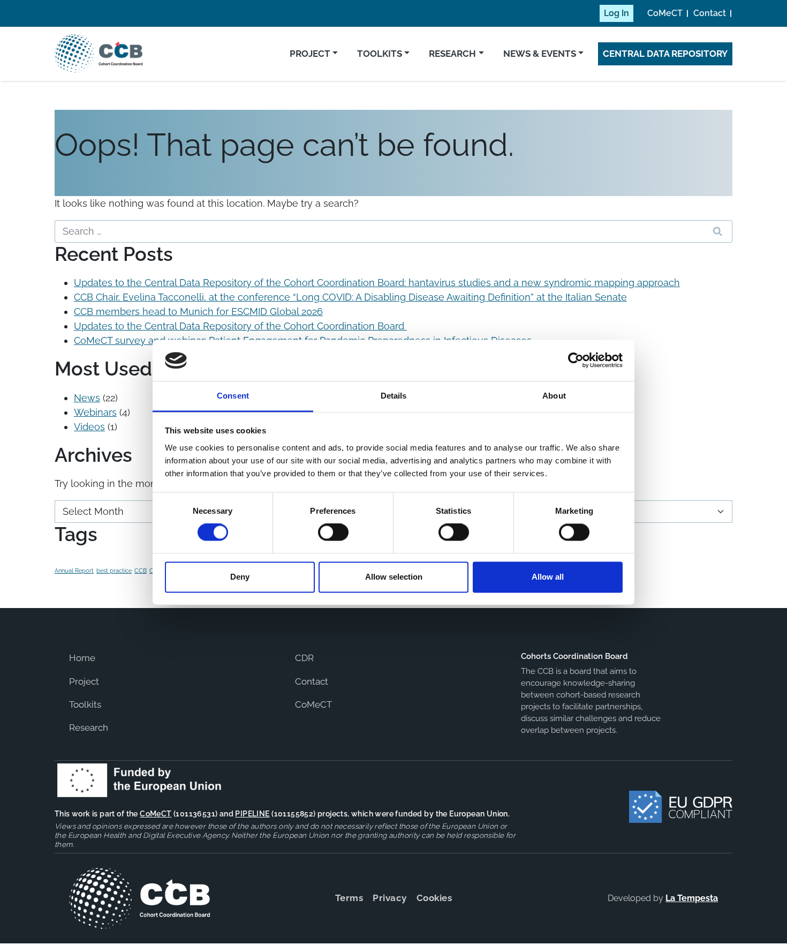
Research (452, 53)
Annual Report (74, 570)
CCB (140, 570)
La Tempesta (691, 898)
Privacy (390, 897)
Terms (349, 897)
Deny (239, 576)
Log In (616, 13)
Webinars (95, 412)
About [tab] (554, 395)
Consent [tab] (233, 395)
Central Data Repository (665, 53)
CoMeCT (665, 13)
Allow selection (393, 576)
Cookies (434, 897)
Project (310, 53)
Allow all (548, 576)
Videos (89, 426)
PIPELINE (252, 813)
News (87, 397)
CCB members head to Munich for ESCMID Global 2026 (198, 311)
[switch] (333, 532)
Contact (709, 13)
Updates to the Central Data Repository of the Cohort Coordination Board (240, 326)
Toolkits (379, 53)
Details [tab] (394, 395)
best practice (114, 570)
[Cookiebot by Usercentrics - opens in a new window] (576, 360)
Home (82, 657)
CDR (304, 657)
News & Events (539, 53)
